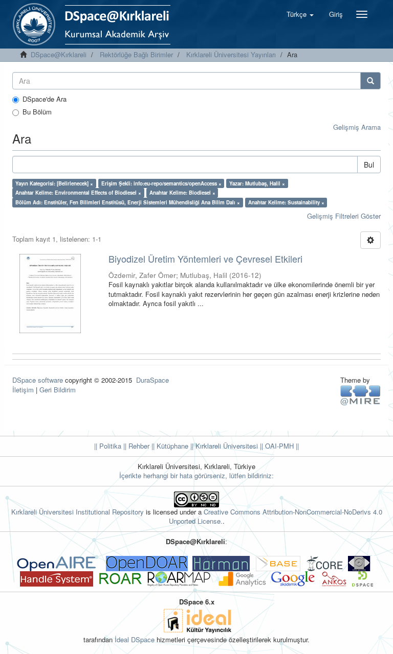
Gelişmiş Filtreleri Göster (344, 216)
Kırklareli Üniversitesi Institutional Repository (77, 512)
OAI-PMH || (281, 446)
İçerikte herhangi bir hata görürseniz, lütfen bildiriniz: (196, 475)
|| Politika (107, 446)
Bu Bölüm (37, 111)
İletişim (23, 389)
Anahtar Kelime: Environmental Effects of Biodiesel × (78, 192)
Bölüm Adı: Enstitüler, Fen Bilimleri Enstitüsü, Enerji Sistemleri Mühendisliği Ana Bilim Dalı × (127, 202)
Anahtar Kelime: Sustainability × (286, 202)
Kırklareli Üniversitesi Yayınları (231, 54)
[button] (300, 14)
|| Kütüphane (168, 446)
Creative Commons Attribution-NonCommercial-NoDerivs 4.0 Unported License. (275, 516)
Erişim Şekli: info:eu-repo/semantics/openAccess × (161, 183)
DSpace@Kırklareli (58, 54)
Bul (369, 164)
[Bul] (370, 80)
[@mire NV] (360, 395)
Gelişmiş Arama (357, 127)
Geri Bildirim (57, 389)
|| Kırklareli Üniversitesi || (225, 446)
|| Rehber (135, 446)
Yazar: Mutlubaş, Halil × (257, 183)
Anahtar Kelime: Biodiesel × (182, 192)
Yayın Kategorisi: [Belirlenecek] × (54, 183)
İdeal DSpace (135, 639)
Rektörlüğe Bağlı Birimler (136, 54)
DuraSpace (152, 380)
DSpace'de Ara (45, 99)
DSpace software (37, 380)
